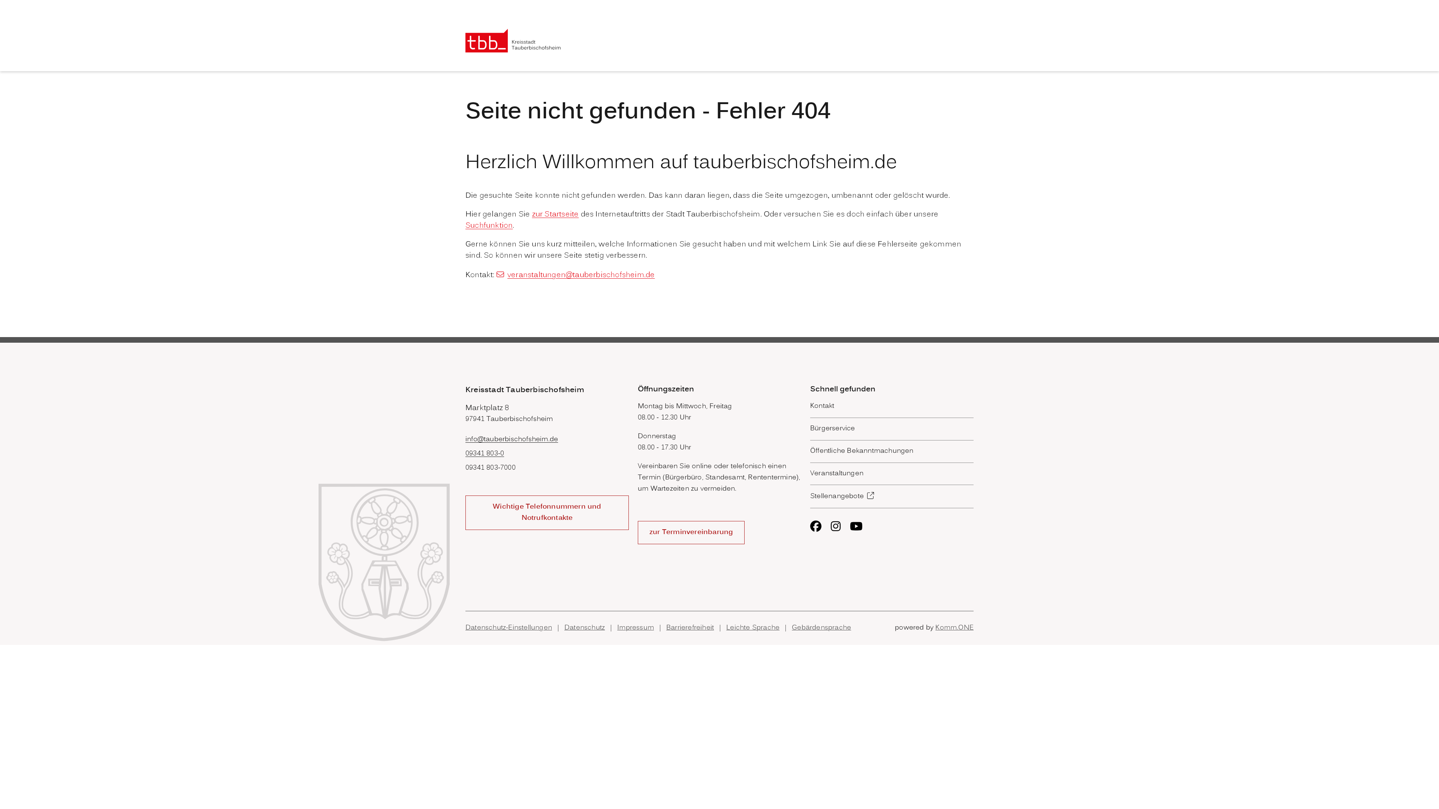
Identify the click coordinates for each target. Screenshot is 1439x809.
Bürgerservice (832, 429)
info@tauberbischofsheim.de (511, 439)
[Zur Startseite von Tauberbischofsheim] (513, 40)
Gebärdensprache (821, 628)
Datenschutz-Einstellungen (508, 628)
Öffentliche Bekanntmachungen (862, 451)
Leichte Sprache (752, 628)
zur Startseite (555, 214)
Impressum (635, 628)
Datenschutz (584, 628)
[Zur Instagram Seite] (836, 526)
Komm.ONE (954, 628)
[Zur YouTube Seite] (856, 526)
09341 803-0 (484, 454)
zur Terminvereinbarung (691, 532)
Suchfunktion (489, 225)
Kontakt (822, 406)
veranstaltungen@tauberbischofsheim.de (581, 275)
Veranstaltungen (836, 474)
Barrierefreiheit (690, 628)
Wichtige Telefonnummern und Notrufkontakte (547, 512)
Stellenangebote (837, 496)
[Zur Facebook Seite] (815, 526)
